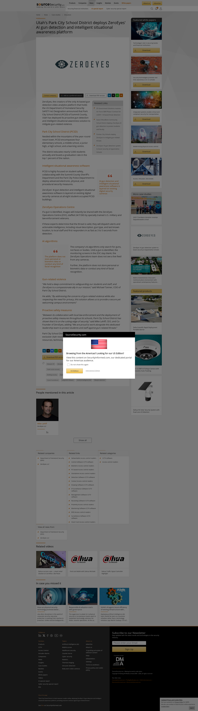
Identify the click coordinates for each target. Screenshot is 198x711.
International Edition (93, 371)
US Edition (75, 371)
